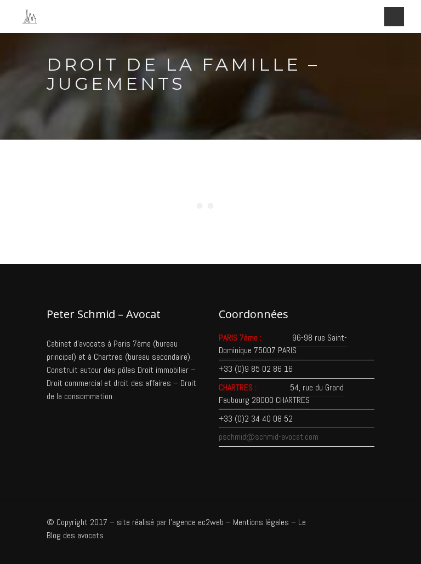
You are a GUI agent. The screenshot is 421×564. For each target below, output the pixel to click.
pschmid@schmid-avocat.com (268, 436)
